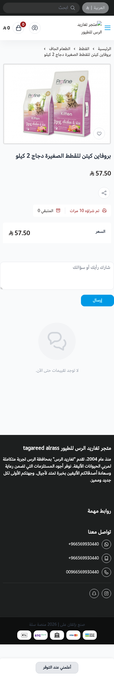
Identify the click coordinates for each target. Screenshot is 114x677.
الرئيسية (104, 49)
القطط (84, 49)
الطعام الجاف (59, 49)
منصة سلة (37, 624)
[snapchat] (94, 593)
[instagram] (106, 593)
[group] (57, 104)
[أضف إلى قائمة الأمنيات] (99, 133)
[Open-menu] (108, 28)
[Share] (104, 193)
